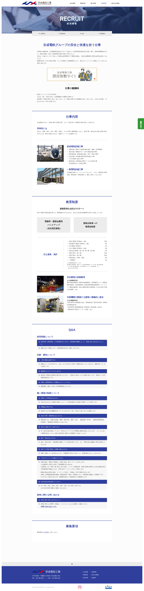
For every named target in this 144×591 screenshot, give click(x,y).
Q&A (83, 33)
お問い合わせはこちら (49, 506)
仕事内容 (42, 33)
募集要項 (102, 33)
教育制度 (62, 33)
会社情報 (72, 3)
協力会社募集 (116, 3)
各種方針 (94, 577)
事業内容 (83, 3)
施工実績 (93, 3)
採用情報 (103, 3)
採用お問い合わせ (141, 124)
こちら (46, 532)
